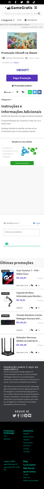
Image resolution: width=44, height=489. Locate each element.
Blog (25, 461)
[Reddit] (26, 416)
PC (7, 24)
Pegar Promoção (22, 78)
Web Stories (29, 468)
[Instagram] (22, 416)
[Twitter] (14, 416)
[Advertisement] (22, 190)
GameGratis (21, 7)
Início (2, 24)
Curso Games (29, 464)
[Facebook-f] (18, 416)
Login (37, 223)
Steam (16, 62)
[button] (35, 7)
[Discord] (30, 416)
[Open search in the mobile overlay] (22, 13)
